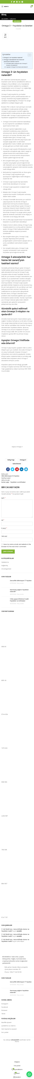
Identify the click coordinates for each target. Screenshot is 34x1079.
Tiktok (3, 1014)
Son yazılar (4, 1032)
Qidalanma (5, 562)
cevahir (19, 931)
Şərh (3, 498)
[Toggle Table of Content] (28, 55)
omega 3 (23, 460)
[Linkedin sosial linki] (19, 1)
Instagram (4, 1004)
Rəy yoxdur (20, 583)
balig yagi (11, 460)
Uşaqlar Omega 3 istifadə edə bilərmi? (17, 67)
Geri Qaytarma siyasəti (9, 1029)
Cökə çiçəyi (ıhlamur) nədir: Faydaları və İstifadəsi (19, 600)
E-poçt (4, 528)
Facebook (4, 1007)
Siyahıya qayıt (5, 478)
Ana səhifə (4, 19)
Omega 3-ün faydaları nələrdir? (13, 57)
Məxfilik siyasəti (6, 1022)
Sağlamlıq (13, 19)
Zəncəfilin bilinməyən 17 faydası (21, 581)
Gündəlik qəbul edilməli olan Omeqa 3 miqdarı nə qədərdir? (16, 64)
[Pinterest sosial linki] (16, 1)
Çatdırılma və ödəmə (8, 1026)
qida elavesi (17, 464)
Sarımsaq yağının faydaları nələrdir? (19, 591)
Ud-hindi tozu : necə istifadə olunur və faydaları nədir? (15, 930)
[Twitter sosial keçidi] (14, 1)
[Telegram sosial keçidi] (22, 1)
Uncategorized (6, 569)
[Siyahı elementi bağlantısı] (17, 972)
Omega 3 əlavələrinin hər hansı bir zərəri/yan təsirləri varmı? (14, 60)
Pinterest (4, 1010)
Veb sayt (4, 536)
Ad (2, 520)
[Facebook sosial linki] (11, 1)
